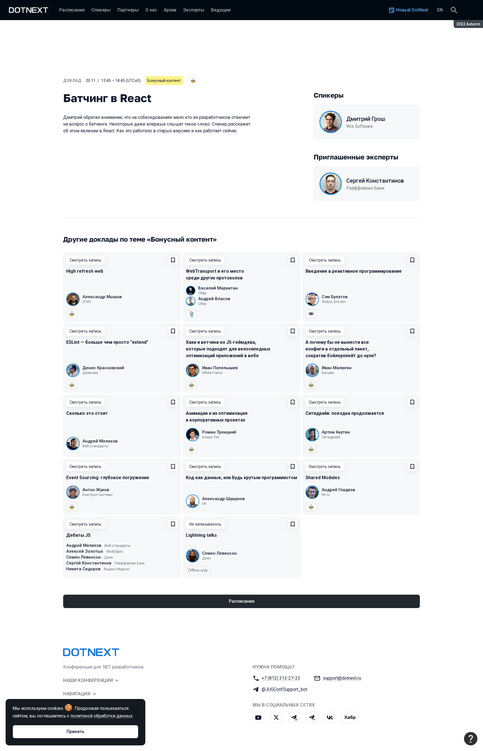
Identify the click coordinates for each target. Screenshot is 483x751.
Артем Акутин (336, 432)
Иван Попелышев (220, 368)
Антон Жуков (95, 490)
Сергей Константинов (375, 180)
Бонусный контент (164, 80)
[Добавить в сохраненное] (173, 260)
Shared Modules (323, 477)
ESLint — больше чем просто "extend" (107, 342)
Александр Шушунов (223, 498)
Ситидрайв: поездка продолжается (345, 413)
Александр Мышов (102, 297)
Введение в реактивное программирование (354, 271)
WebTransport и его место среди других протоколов (215, 275)
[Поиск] (454, 10)
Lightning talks (201, 535)
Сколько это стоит (87, 413)
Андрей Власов (214, 298)
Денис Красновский (103, 368)
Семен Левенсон (83, 557)
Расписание (241, 601)
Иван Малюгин (337, 368)
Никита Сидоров (83, 569)
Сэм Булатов (334, 297)
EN (440, 10)
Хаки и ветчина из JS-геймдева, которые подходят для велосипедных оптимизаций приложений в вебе (228, 349)
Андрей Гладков (338, 490)
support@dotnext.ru (342, 678)
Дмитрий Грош (365, 119)
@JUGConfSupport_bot (284, 689)
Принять (75, 731)
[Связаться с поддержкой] (470, 738)
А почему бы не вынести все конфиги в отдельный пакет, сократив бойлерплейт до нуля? (341, 349)
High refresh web (84, 271)
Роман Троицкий (219, 432)
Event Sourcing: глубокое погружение (107, 477)
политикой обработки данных (101, 716)
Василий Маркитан (218, 288)
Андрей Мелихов (99, 441)
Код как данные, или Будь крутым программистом (241, 477)
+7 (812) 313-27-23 (281, 678)
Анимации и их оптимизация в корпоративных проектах (216, 417)
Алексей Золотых (84, 551)
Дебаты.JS (78, 535)
